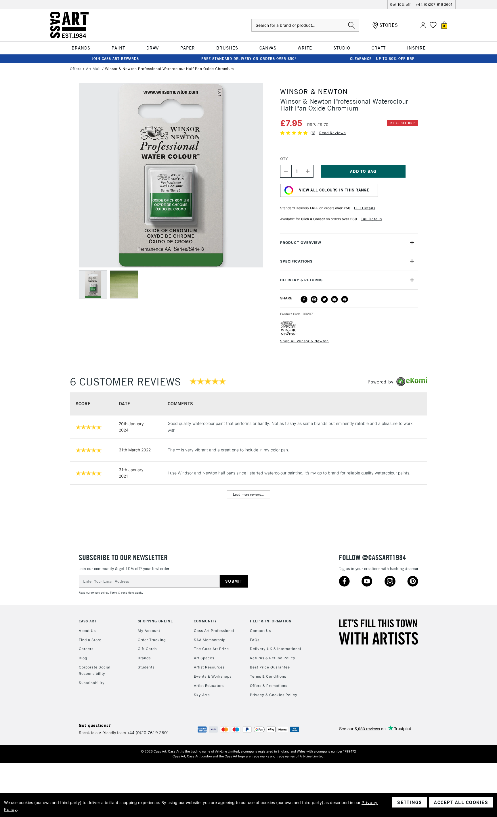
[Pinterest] (314, 299)
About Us (87, 630)
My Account (149, 630)
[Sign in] (423, 25)
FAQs (254, 640)
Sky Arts (202, 695)
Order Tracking (152, 640)
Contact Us (260, 630)
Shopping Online (155, 621)
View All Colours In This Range (334, 190)
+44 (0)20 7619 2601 (148, 732)
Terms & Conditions (268, 676)
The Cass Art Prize (211, 649)
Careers (86, 649)
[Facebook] (304, 299)
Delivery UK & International (275, 649)
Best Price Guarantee (270, 667)
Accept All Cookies (461, 802)
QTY (284, 158)
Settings (409, 802)
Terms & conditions (122, 592)
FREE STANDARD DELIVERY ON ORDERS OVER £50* (249, 58)
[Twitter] (324, 299)
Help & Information (271, 621)
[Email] (334, 299)
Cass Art (88, 621)
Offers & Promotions (268, 685)
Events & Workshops (213, 676)
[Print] (344, 299)
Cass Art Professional (214, 630)
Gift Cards (147, 649)
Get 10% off (400, 4)
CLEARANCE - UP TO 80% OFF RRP (382, 58)
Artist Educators (209, 685)
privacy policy (99, 592)
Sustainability (92, 683)
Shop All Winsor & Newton (304, 341)
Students (146, 667)
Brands (144, 658)
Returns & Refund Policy (272, 658)
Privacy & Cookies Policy (273, 695)
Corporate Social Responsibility (94, 670)
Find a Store (90, 640)
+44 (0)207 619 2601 (434, 4)
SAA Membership (209, 640)
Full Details (364, 208)
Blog (83, 658)
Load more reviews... (248, 494)
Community (205, 621)
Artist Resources (209, 667)
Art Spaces (204, 658)
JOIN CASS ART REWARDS (115, 58)
